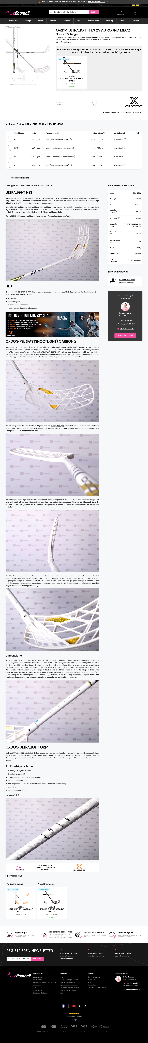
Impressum (55, 5)
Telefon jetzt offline (84, 5)
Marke (107, 112)
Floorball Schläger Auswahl (69, 980)
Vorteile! (126, 5)
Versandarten (37, 977)
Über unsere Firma (94, 977)
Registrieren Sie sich (105, 5)
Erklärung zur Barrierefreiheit (97, 988)
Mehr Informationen (63, 42)
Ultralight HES (137, 112)
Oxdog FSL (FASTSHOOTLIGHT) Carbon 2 (41, 341)
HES (9, 286)
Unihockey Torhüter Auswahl (70, 988)
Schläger (11, 27)
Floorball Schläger (124, 112)
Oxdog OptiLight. (57, 426)
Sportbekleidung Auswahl (69, 985)
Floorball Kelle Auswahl (68, 982)
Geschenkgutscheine (40, 993)
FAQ (62, 977)
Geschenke (65, 5)
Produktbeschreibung (20, 178)
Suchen (94, 12)
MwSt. (35, 988)
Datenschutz (92, 985)
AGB (89, 982)
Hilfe (62, 993)
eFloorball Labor (26, 5)
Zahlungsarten (38, 980)
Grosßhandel (37, 990)
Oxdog (19, 27)
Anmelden (37, 959)
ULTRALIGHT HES (19, 192)
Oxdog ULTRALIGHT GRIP (27, 747)
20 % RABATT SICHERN (96, 2)
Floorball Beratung (13, 5)
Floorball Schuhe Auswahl (69, 990)
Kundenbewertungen (74, 1016)
